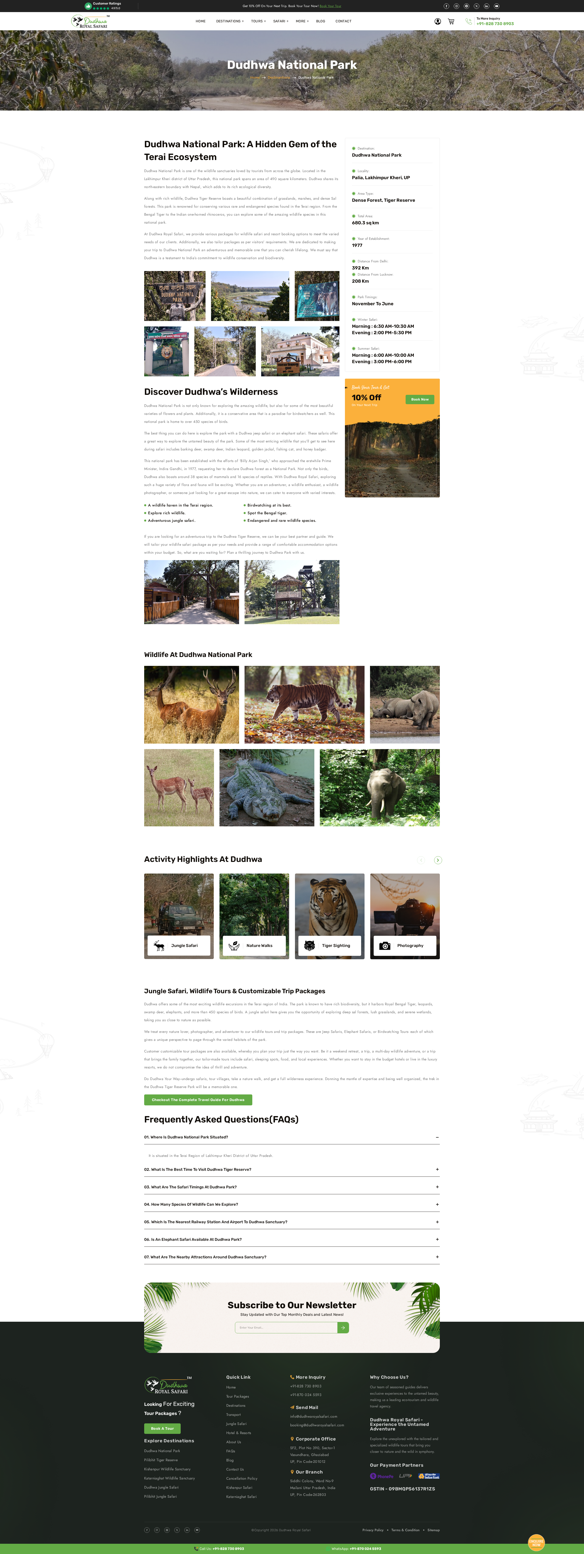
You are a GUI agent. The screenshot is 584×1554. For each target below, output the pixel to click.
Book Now (420, 399)
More (301, 21)
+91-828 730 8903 (495, 23)
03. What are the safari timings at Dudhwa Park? (190, 1187)
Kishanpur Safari (239, 1487)
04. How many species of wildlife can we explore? (191, 1204)
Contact (344, 21)
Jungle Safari (184, 945)
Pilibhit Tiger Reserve (161, 1460)
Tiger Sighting (336, 945)
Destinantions (279, 77)
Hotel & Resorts (238, 1432)
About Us (233, 1442)
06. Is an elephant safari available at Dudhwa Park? (193, 1239)
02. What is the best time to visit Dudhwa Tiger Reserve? (197, 1169)
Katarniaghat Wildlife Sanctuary (169, 1478)
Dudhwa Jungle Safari (161, 1487)
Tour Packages (237, 1396)
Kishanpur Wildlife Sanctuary (167, 1469)
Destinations (228, 21)
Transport (233, 1414)
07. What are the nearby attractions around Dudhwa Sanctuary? (205, 1257)
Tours (257, 21)
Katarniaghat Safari (241, 1496)
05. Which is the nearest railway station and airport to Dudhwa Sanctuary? (215, 1222)
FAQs (230, 1451)
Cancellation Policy (241, 1478)
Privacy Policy (372, 1530)
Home (201, 21)
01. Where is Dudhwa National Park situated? (186, 1137)
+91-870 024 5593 (306, 1394)
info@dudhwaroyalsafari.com (313, 1416)
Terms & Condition (405, 1530)
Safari (279, 21)
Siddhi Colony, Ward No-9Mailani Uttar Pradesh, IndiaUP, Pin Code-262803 (313, 1487)
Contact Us (235, 1469)
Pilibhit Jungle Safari (160, 1496)
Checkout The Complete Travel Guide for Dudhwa (198, 1100)
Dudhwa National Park (162, 1450)
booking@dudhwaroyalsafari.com (317, 1425)
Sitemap (434, 1530)
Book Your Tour (330, 6)
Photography (410, 945)
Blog (320, 21)
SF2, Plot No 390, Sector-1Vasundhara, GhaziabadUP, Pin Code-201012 (312, 1454)
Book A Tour (162, 1428)
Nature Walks (260, 945)
